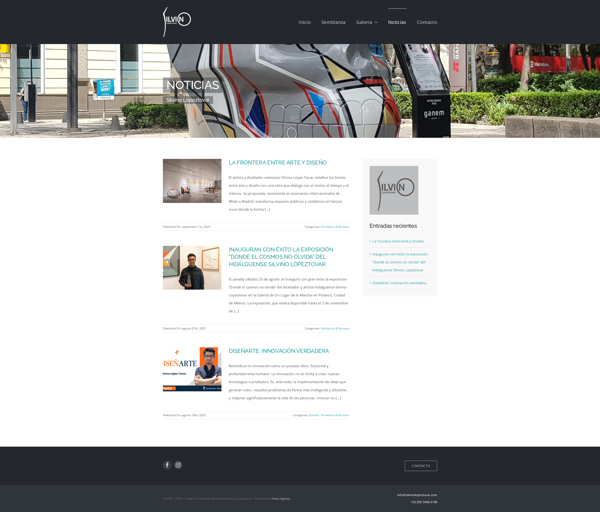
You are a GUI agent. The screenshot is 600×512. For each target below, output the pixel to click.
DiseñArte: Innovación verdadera (279, 351)
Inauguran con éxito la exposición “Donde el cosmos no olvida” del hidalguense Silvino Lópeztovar (281, 257)
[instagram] (178, 465)
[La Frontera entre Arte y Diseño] (192, 163)
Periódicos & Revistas (335, 227)
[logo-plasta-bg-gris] (394, 167)
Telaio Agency (280, 499)
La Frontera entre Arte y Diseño (278, 162)
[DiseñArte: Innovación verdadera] (192, 351)
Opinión (314, 415)
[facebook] (167, 465)
